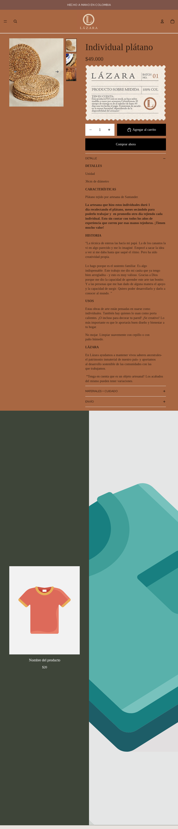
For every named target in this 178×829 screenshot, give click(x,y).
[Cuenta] (162, 21)
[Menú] (5, 21)
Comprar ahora (126, 144)
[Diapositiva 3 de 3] (71, 74)
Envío (89, 401)
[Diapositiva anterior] (14, 72)
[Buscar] (15, 21)
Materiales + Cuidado (101, 391)
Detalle (91, 158)
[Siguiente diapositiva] (58, 72)
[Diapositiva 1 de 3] (71, 45)
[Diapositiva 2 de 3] (71, 60)
